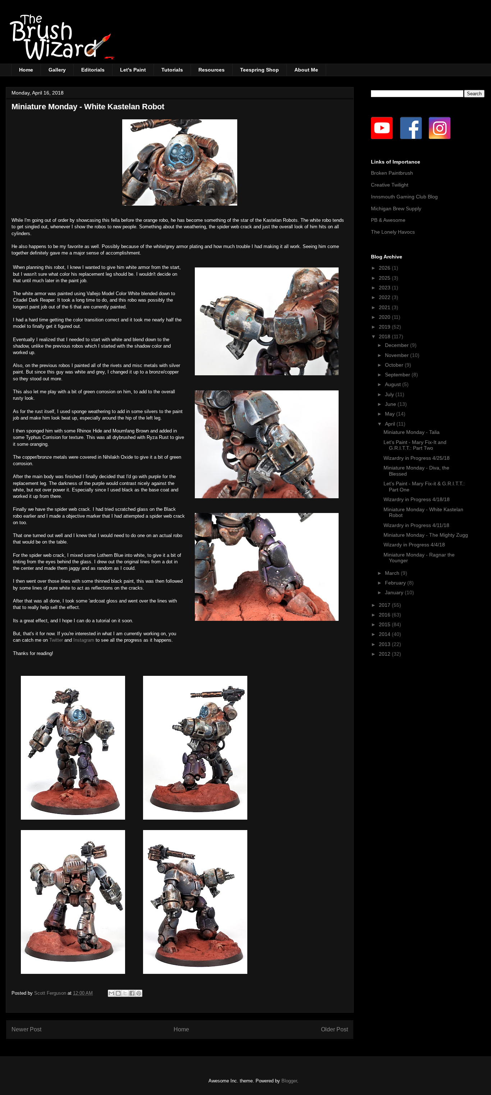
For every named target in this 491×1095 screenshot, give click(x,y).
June (391, 404)
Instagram (84, 640)
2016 (385, 615)
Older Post (334, 1029)
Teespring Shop (259, 70)
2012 (385, 654)
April (390, 424)
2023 (385, 287)
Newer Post (26, 1029)
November (397, 355)
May (390, 414)
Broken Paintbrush (392, 173)
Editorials (93, 70)
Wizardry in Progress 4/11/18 (416, 525)
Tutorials (172, 70)
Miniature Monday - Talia (412, 432)
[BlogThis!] (118, 993)
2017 (385, 605)
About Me (306, 70)
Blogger (289, 1080)
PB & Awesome (388, 220)
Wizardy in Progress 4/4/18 (414, 545)
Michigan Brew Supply (396, 208)
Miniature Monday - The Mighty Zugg (426, 535)
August (393, 384)
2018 (385, 336)
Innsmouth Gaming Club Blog (404, 197)
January (395, 592)
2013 (385, 644)
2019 (385, 327)
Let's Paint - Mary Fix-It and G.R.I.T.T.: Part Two (415, 445)
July (390, 394)
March (393, 573)
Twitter (56, 640)
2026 (385, 268)
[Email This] (111, 993)
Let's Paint (133, 70)
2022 (385, 297)
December (397, 345)
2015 (385, 624)
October (395, 365)
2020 (385, 317)
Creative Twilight (389, 185)
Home (26, 70)
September (398, 374)
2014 (385, 634)
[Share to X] (125, 993)
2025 (385, 278)
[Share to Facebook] (132, 993)
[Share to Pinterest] (138, 993)
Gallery (57, 70)
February (396, 583)
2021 (385, 307)
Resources (211, 70)
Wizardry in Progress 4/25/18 (417, 458)
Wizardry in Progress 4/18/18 (417, 499)
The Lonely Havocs (393, 232)
